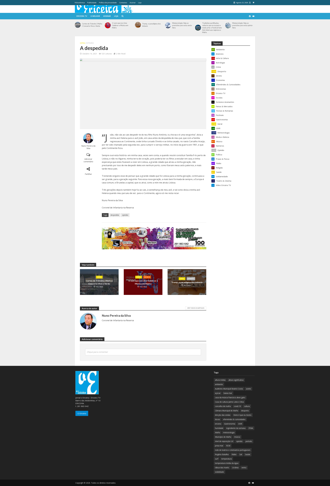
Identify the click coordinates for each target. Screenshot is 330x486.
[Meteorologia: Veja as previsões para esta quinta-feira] (228, 25)
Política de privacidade (108, 2)
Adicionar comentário (88, 160)
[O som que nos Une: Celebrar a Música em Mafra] (108, 25)
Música (147, 277)
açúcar (218, 393)
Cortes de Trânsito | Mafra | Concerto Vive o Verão (92, 25)
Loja (139, 2)
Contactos (123, 2)
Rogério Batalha (222, 454)
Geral (83, 43)
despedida (114, 215)
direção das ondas (222, 415)
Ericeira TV (81, 16)
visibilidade (219, 472)
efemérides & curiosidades (234, 419)
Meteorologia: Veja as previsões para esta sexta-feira (182, 25)
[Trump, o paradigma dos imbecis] (138, 25)
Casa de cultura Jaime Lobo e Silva (229, 402)
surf (216, 459)
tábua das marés (222, 467)
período (249, 441)
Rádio (234, 454)
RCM (228, 445)
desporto (245, 410)
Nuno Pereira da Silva (88, 147)
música (237, 437)
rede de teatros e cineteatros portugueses (232, 450)
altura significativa (236, 380)
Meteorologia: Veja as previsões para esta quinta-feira (242, 25)
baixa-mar (228, 393)
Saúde (247, 454)
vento (244, 467)
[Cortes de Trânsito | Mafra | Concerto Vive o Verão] (78, 25)
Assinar (133, 2)
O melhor (95, 16)
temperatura (226, 459)
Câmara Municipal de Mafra (226, 410)
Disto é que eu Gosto (242, 415)
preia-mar (219, 445)
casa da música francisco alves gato (230, 397)
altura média (220, 380)
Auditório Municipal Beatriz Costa (229, 388)
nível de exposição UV (224, 441)
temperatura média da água (226, 463)
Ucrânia (235, 467)
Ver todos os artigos (195, 308)
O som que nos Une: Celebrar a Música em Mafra (120, 25)
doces (217, 419)
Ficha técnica (80, 2)
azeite (248, 388)
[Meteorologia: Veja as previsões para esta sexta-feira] (168, 25)
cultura (247, 406)
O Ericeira (81, 413)
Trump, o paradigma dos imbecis (151, 25)
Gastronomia (229, 424)
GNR (240, 424)
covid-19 (237, 406)
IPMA (251, 428)
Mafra (217, 432)
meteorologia (228, 432)
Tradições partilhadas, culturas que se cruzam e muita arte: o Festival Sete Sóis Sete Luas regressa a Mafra (212, 27)
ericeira (218, 424)
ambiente (219, 384)
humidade (219, 428)
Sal (241, 454)
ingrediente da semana (235, 428)
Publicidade (91, 2)
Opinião (90, 43)
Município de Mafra (223, 437)
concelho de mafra (223, 406)
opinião (125, 215)
